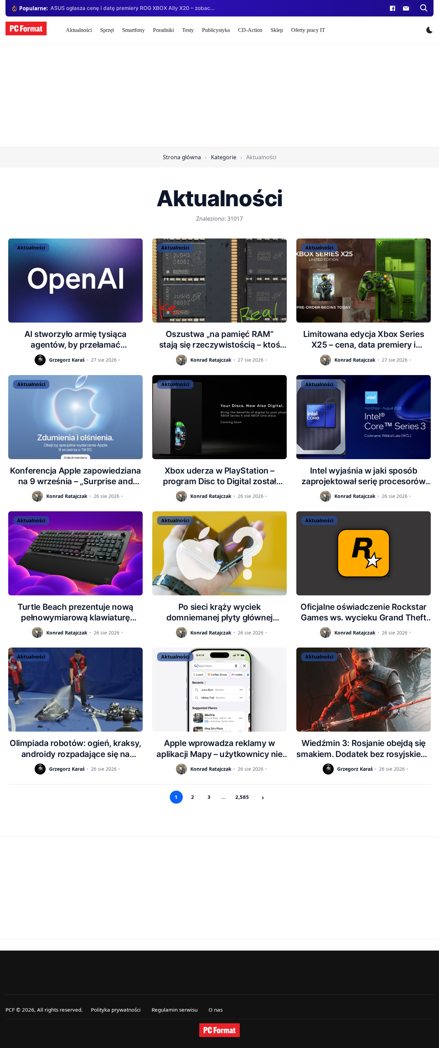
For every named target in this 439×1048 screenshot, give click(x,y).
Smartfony (133, 30)
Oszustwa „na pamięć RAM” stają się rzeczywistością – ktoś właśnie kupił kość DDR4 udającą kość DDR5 (219, 339)
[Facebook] (392, 8)
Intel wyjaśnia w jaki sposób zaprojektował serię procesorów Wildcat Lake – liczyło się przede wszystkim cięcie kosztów (363, 476)
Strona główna (182, 157)
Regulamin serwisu (175, 1009)
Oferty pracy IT (308, 30)
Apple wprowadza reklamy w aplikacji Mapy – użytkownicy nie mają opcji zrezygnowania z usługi (219, 748)
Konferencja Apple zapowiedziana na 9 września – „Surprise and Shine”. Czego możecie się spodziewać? (75, 476)
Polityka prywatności (116, 1009)
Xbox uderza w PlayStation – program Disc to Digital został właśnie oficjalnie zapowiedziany (219, 476)
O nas (216, 1009)
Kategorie (223, 157)
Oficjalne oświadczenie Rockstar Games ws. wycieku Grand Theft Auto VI (363, 612)
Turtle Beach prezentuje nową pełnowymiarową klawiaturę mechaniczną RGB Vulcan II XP (75, 612)
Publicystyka (216, 30)
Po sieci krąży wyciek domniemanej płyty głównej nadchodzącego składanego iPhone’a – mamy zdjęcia (219, 612)
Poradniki (163, 30)
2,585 (242, 796)
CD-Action (250, 30)
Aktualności (79, 30)
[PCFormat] (219, 1030)
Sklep (277, 30)
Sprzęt (107, 30)
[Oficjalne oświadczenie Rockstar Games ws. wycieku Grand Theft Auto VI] (363, 553)
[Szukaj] (424, 8)
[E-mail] (406, 8)
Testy (188, 30)
